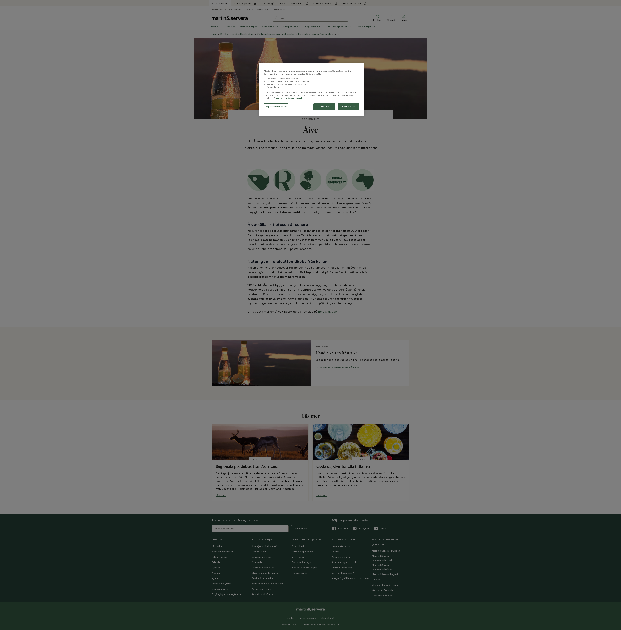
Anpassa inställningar (276, 107)
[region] (311, 89)
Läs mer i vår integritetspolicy (290, 98)
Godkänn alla (348, 107)
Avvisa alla (324, 107)
